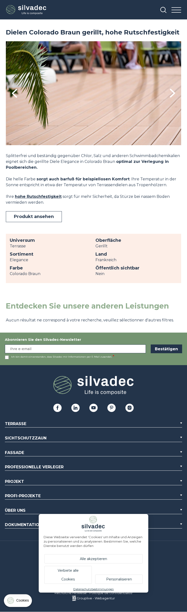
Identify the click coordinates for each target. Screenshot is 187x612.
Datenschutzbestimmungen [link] (93, 589)
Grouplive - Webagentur (96, 598)
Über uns (15, 510)
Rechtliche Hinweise (71, 593)
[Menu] (176, 10)
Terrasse (15, 423)
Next (172, 93)
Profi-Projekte (23, 496)
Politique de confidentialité (110, 593)
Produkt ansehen (34, 216)
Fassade (14, 452)
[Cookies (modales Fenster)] (18, 601)
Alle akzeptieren (93, 559)
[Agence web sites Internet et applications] (74, 598)
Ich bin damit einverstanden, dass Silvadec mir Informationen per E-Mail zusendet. (61, 356)
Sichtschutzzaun (26, 438)
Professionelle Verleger (34, 467)
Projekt (14, 481)
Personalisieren (119, 579)
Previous (14, 93)
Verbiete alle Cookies (68, 574)
